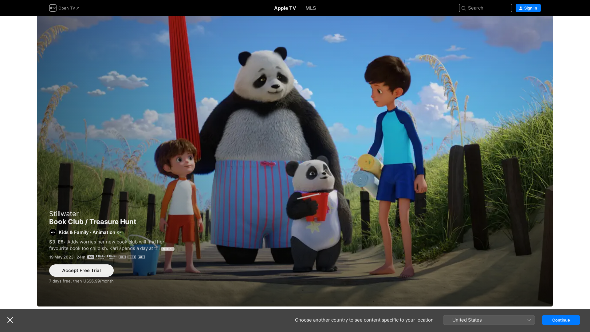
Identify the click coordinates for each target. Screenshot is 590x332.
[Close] (10, 320)
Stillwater (64, 214)
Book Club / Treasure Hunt (295, 161)
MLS (310, 8)
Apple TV (285, 8)
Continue (561, 320)
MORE (168, 249)
